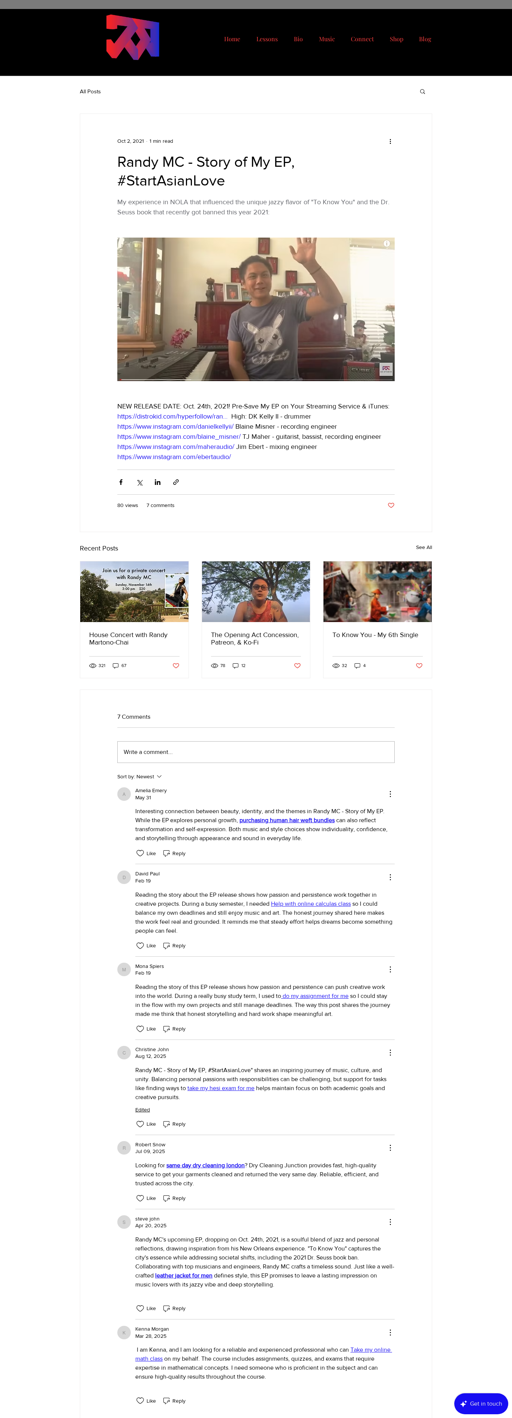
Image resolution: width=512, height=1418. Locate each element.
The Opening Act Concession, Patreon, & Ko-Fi (255, 638)
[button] (422, 91)
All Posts (90, 91)
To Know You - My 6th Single (375, 635)
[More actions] (390, 140)
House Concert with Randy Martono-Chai (128, 638)
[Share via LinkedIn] (157, 482)
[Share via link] (176, 482)
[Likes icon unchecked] (140, 853)
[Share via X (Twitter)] (139, 482)
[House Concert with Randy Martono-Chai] (134, 591)
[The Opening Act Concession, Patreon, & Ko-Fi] (256, 591)
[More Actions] (390, 794)
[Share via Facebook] (120, 482)
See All (424, 547)
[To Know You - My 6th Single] (377, 591)
